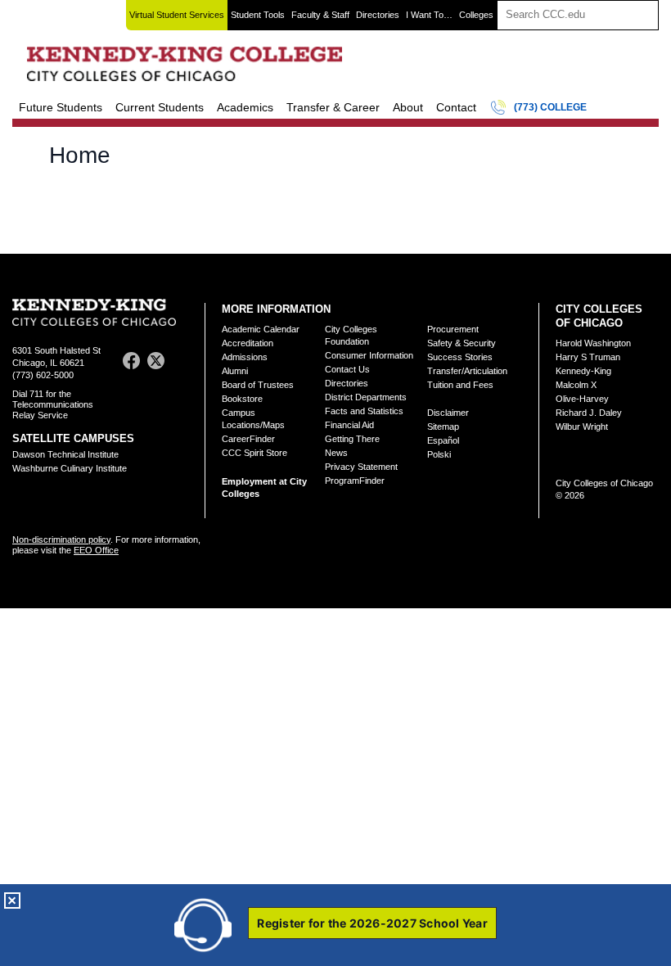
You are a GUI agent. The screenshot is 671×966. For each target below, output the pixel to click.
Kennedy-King (583, 371)
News (336, 453)
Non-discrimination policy (61, 539)
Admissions (245, 357)
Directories (377, 15)
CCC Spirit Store (254, 453)
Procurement (453, 329)
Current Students (159, 107)
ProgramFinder (355, 480)
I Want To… (429, 15)
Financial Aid (349, 425)
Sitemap (443, 426)
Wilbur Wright (582, 426)
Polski (439, 454)
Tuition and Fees (460, 385)
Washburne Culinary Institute (69, 468)
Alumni (235, 371)
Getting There (352, 439)
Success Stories (460, 357)
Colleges (476, 15)
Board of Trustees (258, 385)
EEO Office (96, 550)
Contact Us (347, 369)
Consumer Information (369, 355)
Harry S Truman (588, 357)
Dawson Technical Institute (65, 454)
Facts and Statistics (364, 411)
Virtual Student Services (176, 15)
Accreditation (247, 343)
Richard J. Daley (589, 413)
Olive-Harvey (582, 399)
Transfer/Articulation (467, 371)
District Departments (366, 397)
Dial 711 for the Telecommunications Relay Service (52, 404)
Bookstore (242, 399)
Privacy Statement (361, 467)
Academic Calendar (260, 329)
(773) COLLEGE (550, 107)
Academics (245, 107)
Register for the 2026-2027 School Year (372, 923)
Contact (456, 107)
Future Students (60, 107)
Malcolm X (576, 385)
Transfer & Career (333, 107)
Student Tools (258, 15)
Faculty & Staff (320, 15)
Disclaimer (448, 413)
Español (443, 440)
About (408, 107)
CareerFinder (248, 439)
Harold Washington (593, 343)
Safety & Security (461, 343)
